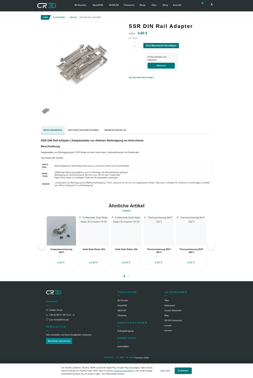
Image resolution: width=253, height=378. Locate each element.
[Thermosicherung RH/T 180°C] (191, 231)
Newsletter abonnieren (59, 341)
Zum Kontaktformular (59, 319)
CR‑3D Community (173, 320)
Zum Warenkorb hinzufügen (161, 45)
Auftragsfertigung (125, 331)
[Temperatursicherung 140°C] (61, 231)
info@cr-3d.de (55, 310)
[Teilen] (212, 24)
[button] (203, 5)
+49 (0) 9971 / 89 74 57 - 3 (61, 315)
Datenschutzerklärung (124, 371)
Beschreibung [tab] (52, 130)
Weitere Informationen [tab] (83, 130)
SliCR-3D (114, 5)
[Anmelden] (211, 4)
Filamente (129, 5)
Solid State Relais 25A (94, 249)
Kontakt (177, 5)
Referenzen (169, 305)
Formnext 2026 (141, 358)
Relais (73, 17)
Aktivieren (161, 65)
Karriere (168, 330)
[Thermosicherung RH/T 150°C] (158, 231)
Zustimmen (183, 371)
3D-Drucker (80, 5)
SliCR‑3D (121, 310)
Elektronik (59, 17)
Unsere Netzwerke (173, 310)
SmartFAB (98, 5)
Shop (143, 5)
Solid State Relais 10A (126, 249)
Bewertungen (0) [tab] (115, 130)
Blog (165, 5)
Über (154, 5)
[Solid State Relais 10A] (126, 231)
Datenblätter (123, 346)
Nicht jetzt (165, 371)
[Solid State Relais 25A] (93, 231)
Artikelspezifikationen (141, 78)
